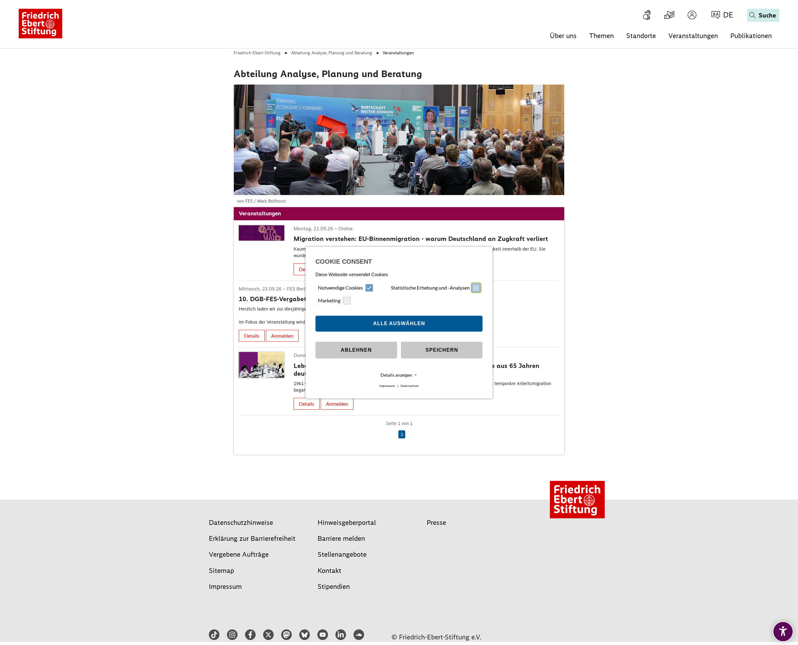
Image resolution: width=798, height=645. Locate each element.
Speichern (441, 350)
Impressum (387, 386)
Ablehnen (356, 350)
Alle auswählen (399, 323)
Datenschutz (410, 386)
